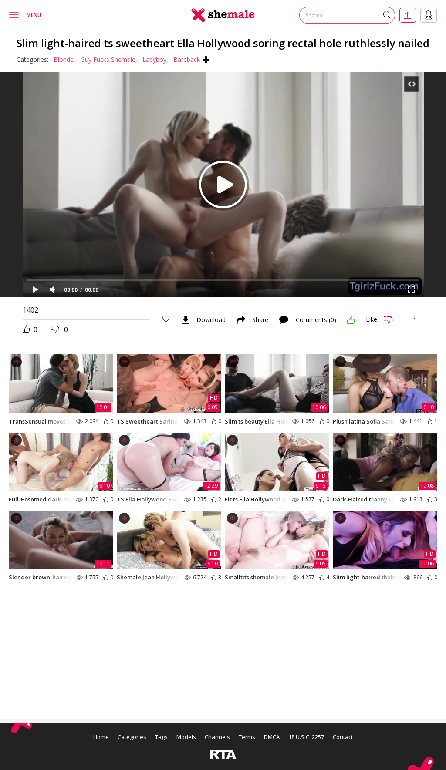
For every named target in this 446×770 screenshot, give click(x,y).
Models (186, 737)
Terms (247, 737)
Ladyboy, (155, 59)
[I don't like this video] (392, 320)
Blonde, (64, 59)
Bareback (186, 59)
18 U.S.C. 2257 (306, 737)
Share (260, 320)
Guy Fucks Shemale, (109, 59)
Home (101, 737)
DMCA (272, 737)
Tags (161, 737)
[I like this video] (351, 320)
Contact (343, 737)
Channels (217, 737)
